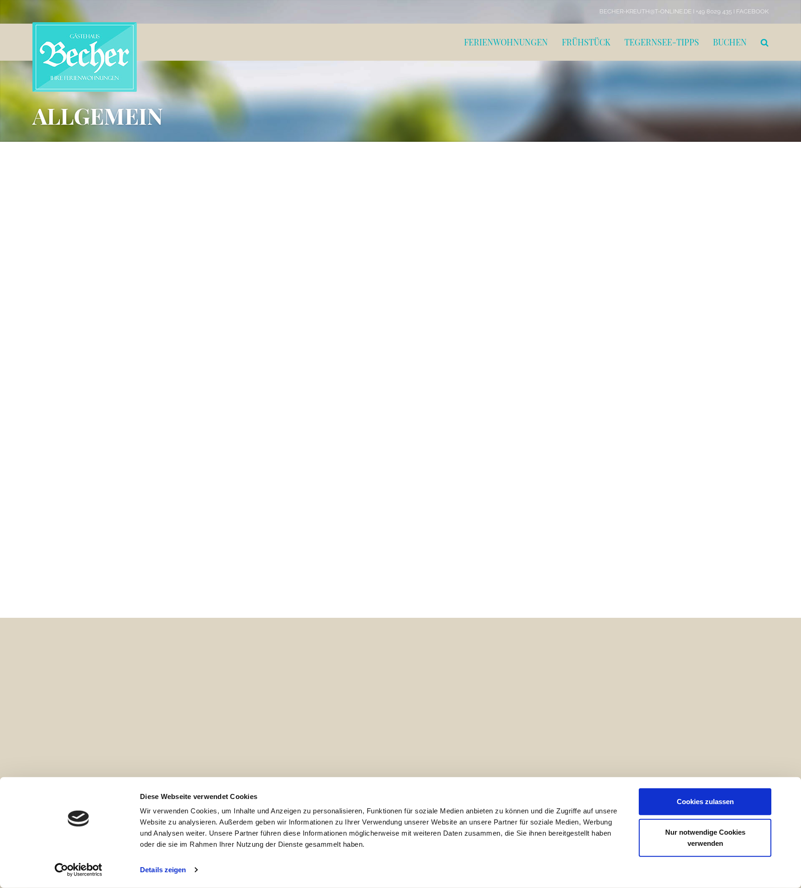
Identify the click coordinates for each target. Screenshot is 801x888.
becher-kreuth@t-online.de (192, 764)
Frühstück (586, 42)
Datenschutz (424, 703)
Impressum (423, 694)
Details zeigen (163, 870)
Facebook (752, 11)
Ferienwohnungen (506, 42)
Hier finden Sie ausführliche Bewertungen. (329, 669)
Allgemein (631, 445)
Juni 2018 (629, 376)
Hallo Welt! (66, 197)
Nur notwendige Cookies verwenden (705, 837)
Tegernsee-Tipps (661, 42)
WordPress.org (637, 564)
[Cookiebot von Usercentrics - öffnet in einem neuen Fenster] (78, 870)
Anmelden (631, 513)
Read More (35, 266)
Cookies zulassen (705, 802)
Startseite (420, 669)
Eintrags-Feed (636, 530)
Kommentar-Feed (643, 547)
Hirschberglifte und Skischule (447, 686)
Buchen (730, 42)
